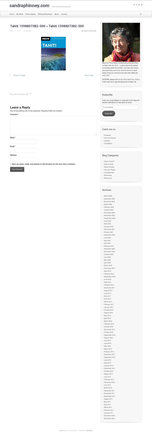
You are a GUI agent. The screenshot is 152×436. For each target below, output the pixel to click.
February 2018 (109, 285)
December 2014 (109, 354)
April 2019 (107, 271)
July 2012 (107, 385)
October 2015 (108, 332)
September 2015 (109, 335)
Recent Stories (109, 167)
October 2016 (108, 310)
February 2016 (109, 324)
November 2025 (109, 201)
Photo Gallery (135, 79)
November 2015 (109, 329)
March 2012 (108, 388)
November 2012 (109, 382)
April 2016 (107, 318)
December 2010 (109, 415)
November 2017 (109, 288)
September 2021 (109, 235)
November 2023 (109, 215)
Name (13, 137)
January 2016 (108, 326)
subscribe (105, 75)
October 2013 (108, 371)
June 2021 (107, 237)
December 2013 (109, 368)
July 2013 (107, 377)
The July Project (109, 170)
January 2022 (108, 226)
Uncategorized (109, 172)
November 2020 (109, 251)
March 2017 (108, 301)
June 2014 (107, 360)
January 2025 (108, 210)
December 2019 (109, 268)
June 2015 (107, 343)
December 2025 (109, 199)
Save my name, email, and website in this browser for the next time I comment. (44, 164)
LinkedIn (107, 141)
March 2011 (108, 407)
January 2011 (108, 413)
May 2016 (107, 315)
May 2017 (107, 296)
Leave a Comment (90, 31)
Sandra (28, 31)
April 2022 (107, 224)
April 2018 (107, 282)
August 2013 (108, 374)
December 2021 (109, 229)
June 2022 (107, 221)
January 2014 (108, 365)
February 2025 (109, 207)
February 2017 (109, 304)
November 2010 (109, 418)
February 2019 (109, 274)
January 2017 (108, 307)
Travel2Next (108, 143)
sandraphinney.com (29, 5)
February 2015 (109, 351)
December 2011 (109, 390)
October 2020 (108, 254)
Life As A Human (110, 138)
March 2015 (108, 349)
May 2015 (107, 346)
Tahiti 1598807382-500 (27, 26)
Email (13, 146)
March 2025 (108, 204)
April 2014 (107, 363)
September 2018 (109, 276)
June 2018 (107, 279)
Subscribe (108, 113)
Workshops (108, 175)
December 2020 (109, 249)
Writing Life (108, 178)
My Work (115, 65)
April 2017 (107, 299)
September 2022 (109, 218)
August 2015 (108, 338)
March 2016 (108, 321)
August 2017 (108, 290)
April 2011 (107, 404)
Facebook (107, 135)
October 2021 (108, 232)
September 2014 (109, 357)
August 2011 (108, 399)
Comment (14, 114)
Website (13, 155)
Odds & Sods (108, 164)
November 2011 (109, 393)
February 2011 (109, 410)
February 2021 (109, 246)
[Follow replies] (31, 93)
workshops (116, 70)
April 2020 (107, 262)
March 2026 (108, 196)
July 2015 (107, 340)
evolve (61, 430)
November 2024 (109, 212)
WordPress (89, 430)
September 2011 (109, 396)
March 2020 (108, 265)
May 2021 (107, 240)
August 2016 (108, 312)
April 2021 (107, 243)
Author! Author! (109, 161)
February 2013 (109, 379)
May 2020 (107, 260)
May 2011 (107, 401)
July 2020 (107, 257)
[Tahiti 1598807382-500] (53, 53)
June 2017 (107, 293)
